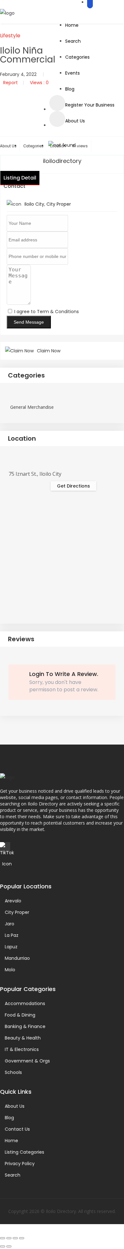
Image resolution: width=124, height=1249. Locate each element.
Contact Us (17, 1129)
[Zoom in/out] (2, 1238)
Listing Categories (24, 1152)
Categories (77, 57)
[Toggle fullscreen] (8, 1238)
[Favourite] (57, 103)
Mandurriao (17, 958)
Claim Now (48, 351)
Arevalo (13, 901)
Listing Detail (19, 177)
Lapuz (11, 947)
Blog (69, 89)
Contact (14, 186)
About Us (75, 121)
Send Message (29, 322)
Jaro (9, 924)
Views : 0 (39, 82)
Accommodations (25, 1003)
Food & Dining (20, 1015)
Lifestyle (10, 35)
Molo (10, 969)
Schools (13, 1072)
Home (72, 25)
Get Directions (73, 486)
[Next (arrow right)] (8, 1246)
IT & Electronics (22, 1049)
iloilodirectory (62, 161)
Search (73, 41)
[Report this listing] (57, 119)
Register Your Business (89, 105)
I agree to (46, 311)
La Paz (11, 935)
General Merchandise (32, 407)
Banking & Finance (25, 1026)
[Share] (15, 1238)
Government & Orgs (27, 1061)
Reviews (80, 146)
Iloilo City (34, 204)
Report (10, 82)
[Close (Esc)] (21, 1238)
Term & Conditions (58, 311)
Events (72, 73)
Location (22, 438)
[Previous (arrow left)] (2, 1246)
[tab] (62, 376)
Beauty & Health (23, 1038)
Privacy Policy (20, 1163)
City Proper (58, 204)
